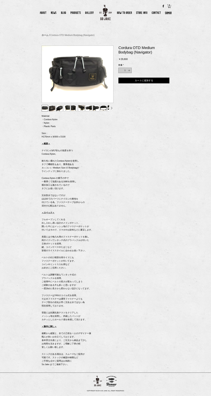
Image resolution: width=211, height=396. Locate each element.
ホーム (45, 35)
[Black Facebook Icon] (163, 6)
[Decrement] (120, 70)
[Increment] (129, 70)
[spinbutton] (125, 70)
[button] (169, 6)
